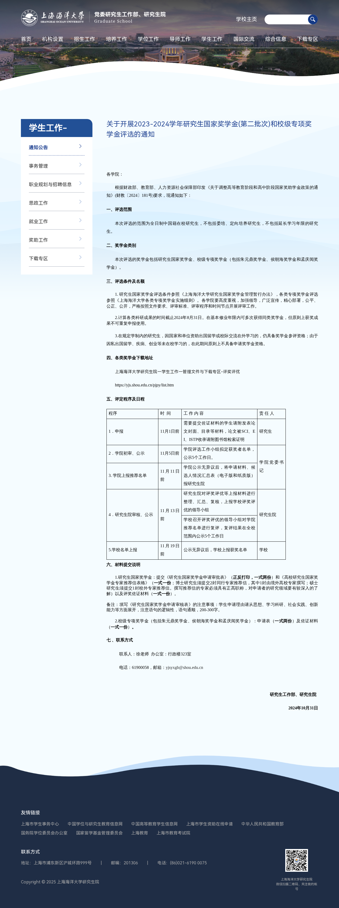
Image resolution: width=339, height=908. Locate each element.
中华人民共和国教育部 (262, 824)
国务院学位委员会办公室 (44, 833)
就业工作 (38, 221)
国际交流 (244, 39)
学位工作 (148, 39)
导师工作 (180, 39)
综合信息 (275, 39)
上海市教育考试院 (173, 833)
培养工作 (116, 39)
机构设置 (52, 39)
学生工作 (211, 39)
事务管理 (38, 166)
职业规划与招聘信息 (50, 184)
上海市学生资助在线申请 (209, 824)
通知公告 (38, 147)
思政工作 (38, 203)
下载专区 (307, 39)
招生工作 (84, 39)
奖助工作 (38, 240)
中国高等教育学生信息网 (154, 824)
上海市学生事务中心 (40, 824)
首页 (26, 39)
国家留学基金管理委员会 (99, 833)
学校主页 (246, 19)
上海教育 (139, 833)
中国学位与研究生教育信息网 (95, 824)
